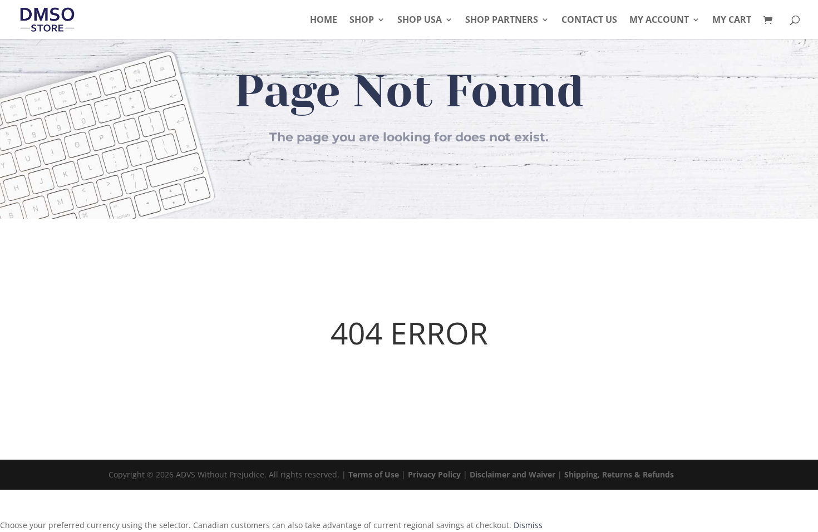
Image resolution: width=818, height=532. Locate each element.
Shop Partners (501, 21)
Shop (361, 21)
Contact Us (589, 21)
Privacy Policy (434, 474)
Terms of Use (373, 474)
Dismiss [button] (528, 525)
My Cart (731, 21)
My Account (659, 21)
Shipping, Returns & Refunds (619, 474)
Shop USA (419, 21)
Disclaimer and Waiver (512, 474)
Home (323, 21)
